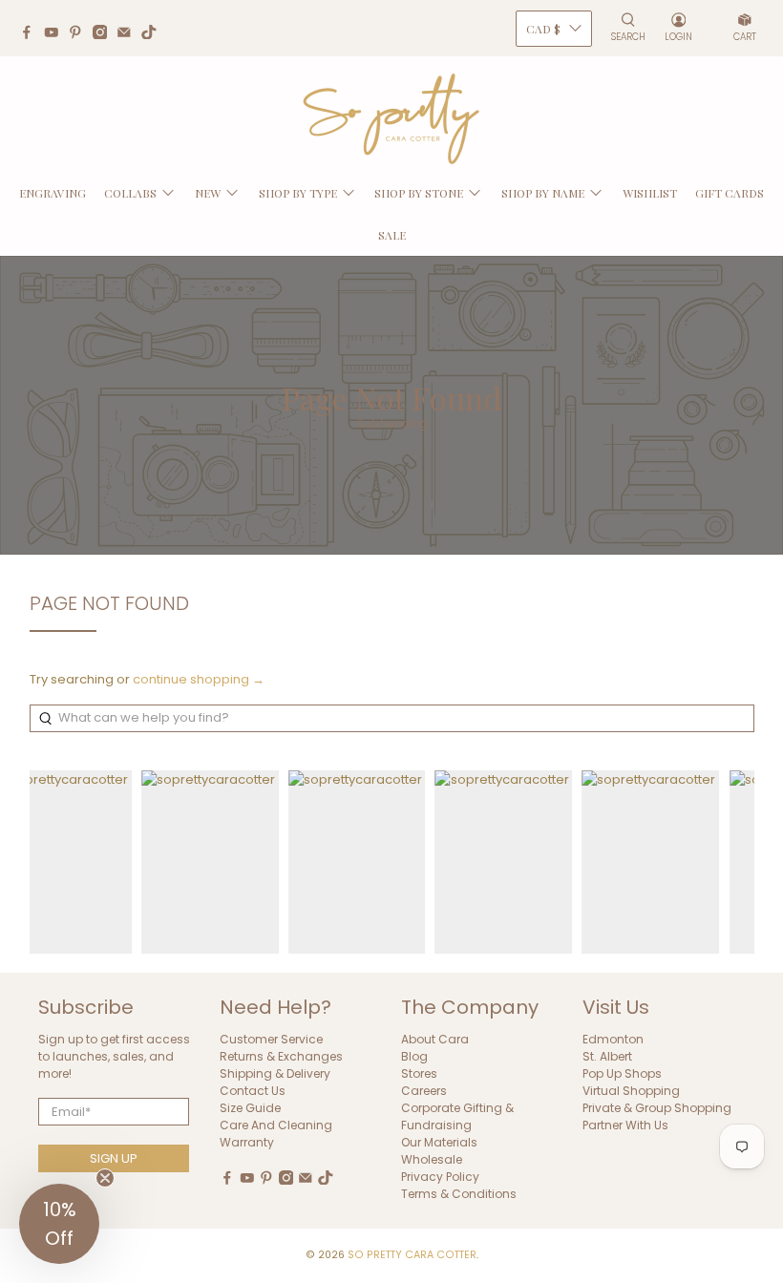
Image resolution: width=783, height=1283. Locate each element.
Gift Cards (729, 192)
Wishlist (650, 192)
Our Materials (439, 1142)
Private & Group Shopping (656, 1108)
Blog (414, 1056)
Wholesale (431, 1159)
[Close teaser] (105, 1178)
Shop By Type (298, 192)
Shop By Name (542, 192)
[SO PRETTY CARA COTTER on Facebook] (31, 34)
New (208, 192)
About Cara (435, 1039)
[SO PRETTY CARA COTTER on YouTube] (56, 34)
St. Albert (607, 1056)
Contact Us (253, 1091)
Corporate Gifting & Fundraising (457, 1116)
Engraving (52, 192)
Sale (392, 234)
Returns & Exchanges (281, 1056)
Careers (424, 1091)
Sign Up (114, 1158)
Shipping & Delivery (275, 1073)
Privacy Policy (440, 1176)
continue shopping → (199, 679)
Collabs (130, 192)
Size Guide (250, 1108)
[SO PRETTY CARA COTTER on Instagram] (105, 34)
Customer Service (271, 1039)
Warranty (247, 1142)
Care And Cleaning (276, 1125)
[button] (59, 1224)
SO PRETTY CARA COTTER (412, 1255)
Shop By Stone (418, 192)
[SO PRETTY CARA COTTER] (391, 119)
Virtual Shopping (631, 1091)
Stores (419, 1073)
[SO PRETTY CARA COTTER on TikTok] (153, 34)
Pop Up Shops (622, 1073)
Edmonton (613, 1039)
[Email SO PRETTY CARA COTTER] (128, 34)
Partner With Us (625, 1125)
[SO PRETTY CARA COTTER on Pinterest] (80, 34)
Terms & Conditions (459, 1194)
